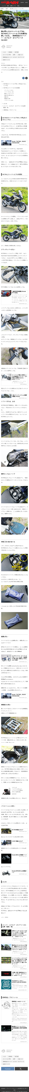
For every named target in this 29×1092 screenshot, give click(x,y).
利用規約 (3, 1088)
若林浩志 (8, 47)
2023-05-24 (9, 45)
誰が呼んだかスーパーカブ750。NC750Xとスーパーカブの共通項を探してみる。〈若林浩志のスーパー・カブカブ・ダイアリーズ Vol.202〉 (14, 35)
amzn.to (14, 793)
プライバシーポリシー (11, 1088)
